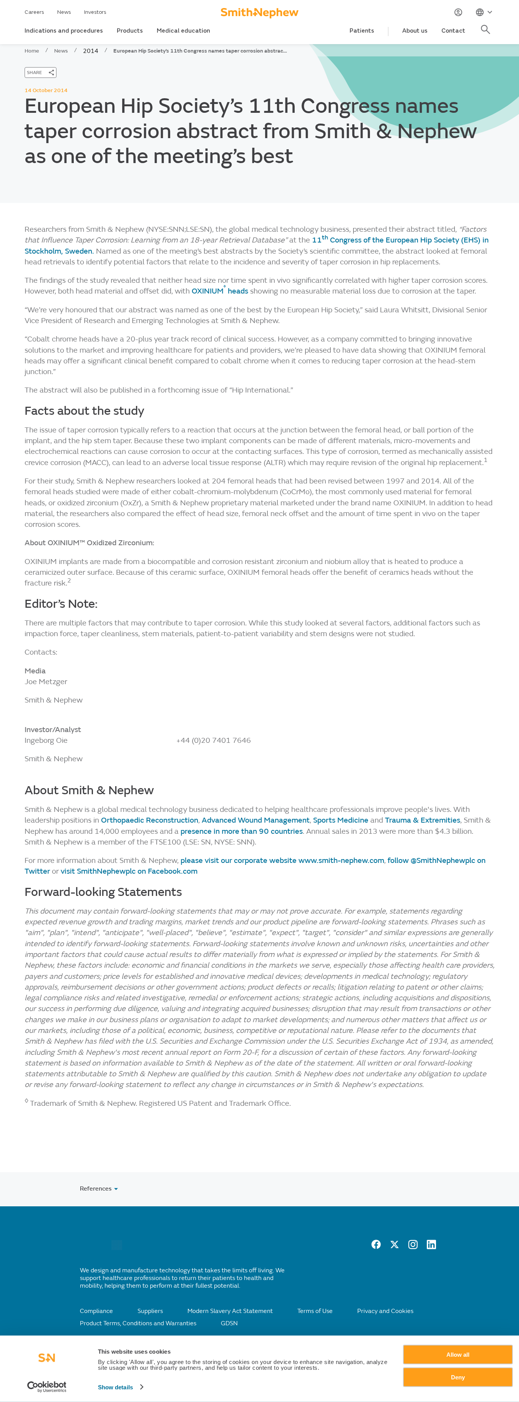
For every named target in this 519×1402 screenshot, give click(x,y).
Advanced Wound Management (256, 820)
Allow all (457, 1354)
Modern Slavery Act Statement (230, 1311)
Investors (95, 12)
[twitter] (394, 1247)
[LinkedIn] (431, 1247)
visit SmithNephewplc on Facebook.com (129, 871)
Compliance (96, 1311)
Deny (458, 1377)
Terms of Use (315, 1311)
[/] (117, 1248)
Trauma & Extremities (422, 820)
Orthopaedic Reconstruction (149, 820)
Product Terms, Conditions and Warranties (138, 1323)
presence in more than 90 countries (242, 831)
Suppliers (150, 1311)
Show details (115, 1387)
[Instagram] (413, 1247)
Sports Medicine (340, 820)
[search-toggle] (486, 33)
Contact (453, 31)
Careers (34, 12)
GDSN (229, 1323)
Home (32, 51)
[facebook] (376, 1247)
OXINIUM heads (220, 291)
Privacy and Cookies (385, 1311)
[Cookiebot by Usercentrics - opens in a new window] (46, 1387)
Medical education (183, 31)
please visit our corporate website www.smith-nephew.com (282, 860)
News (64, 12)
